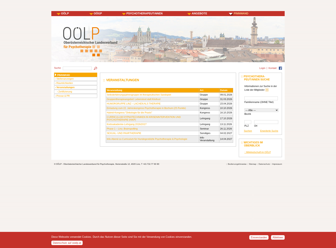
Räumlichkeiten (64, 83)
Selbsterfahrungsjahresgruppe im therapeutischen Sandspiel (139, 94)
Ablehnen (278, 237)
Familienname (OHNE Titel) (259, 102)
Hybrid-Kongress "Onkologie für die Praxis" (129, 112)
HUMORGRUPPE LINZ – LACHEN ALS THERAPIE (134, 103)
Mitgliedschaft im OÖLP (258, 152)
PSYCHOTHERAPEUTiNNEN (144, 13)
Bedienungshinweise (237, 164)
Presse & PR (63, 96)
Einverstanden (259, 237)
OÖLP (65, 13)
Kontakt (272, 68)
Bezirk (247, 114)
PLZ (246, 125)
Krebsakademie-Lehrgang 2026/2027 (127, 124)
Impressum (277, 164)
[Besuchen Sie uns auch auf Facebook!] (280, 68)
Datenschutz (264, 164)
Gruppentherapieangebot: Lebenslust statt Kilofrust (133, 99)
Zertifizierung (65, 91)
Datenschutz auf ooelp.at (67, 242)
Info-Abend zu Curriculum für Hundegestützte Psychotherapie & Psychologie (147, 139)
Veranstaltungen (65, 87)
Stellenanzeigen (65, 78)
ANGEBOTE (199, 13)
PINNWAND (241, 13)
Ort (255, 125)
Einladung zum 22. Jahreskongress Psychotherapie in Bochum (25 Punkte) (146, 108)
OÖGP (98, 13)
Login (262, 68)
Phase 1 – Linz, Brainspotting (122, 128)
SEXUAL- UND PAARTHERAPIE (124, 133)
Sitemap (252, 164)
